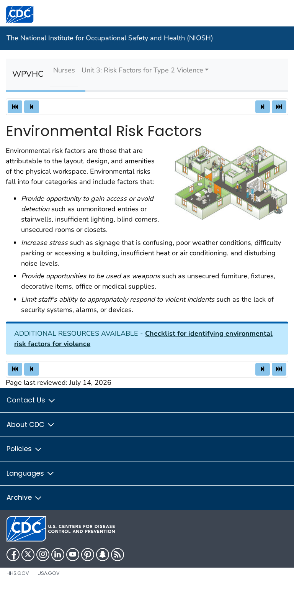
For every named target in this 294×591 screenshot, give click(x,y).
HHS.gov (18, 573)
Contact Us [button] (27, 400)
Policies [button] (20, 448)
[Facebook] (13, 554)
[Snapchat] (102, 554)
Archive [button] (20, 497)
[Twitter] (27, 554)
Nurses (64, 70)
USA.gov (49, 573)
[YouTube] (72, 554)
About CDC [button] (26, 424)
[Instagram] (42, 554)
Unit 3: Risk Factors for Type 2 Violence (142, 70)
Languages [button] (26, 473)
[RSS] (117, 554)
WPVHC (27, 74)
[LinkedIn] (57, 554)
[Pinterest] (87, 554)
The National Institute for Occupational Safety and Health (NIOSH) (110, 38)
